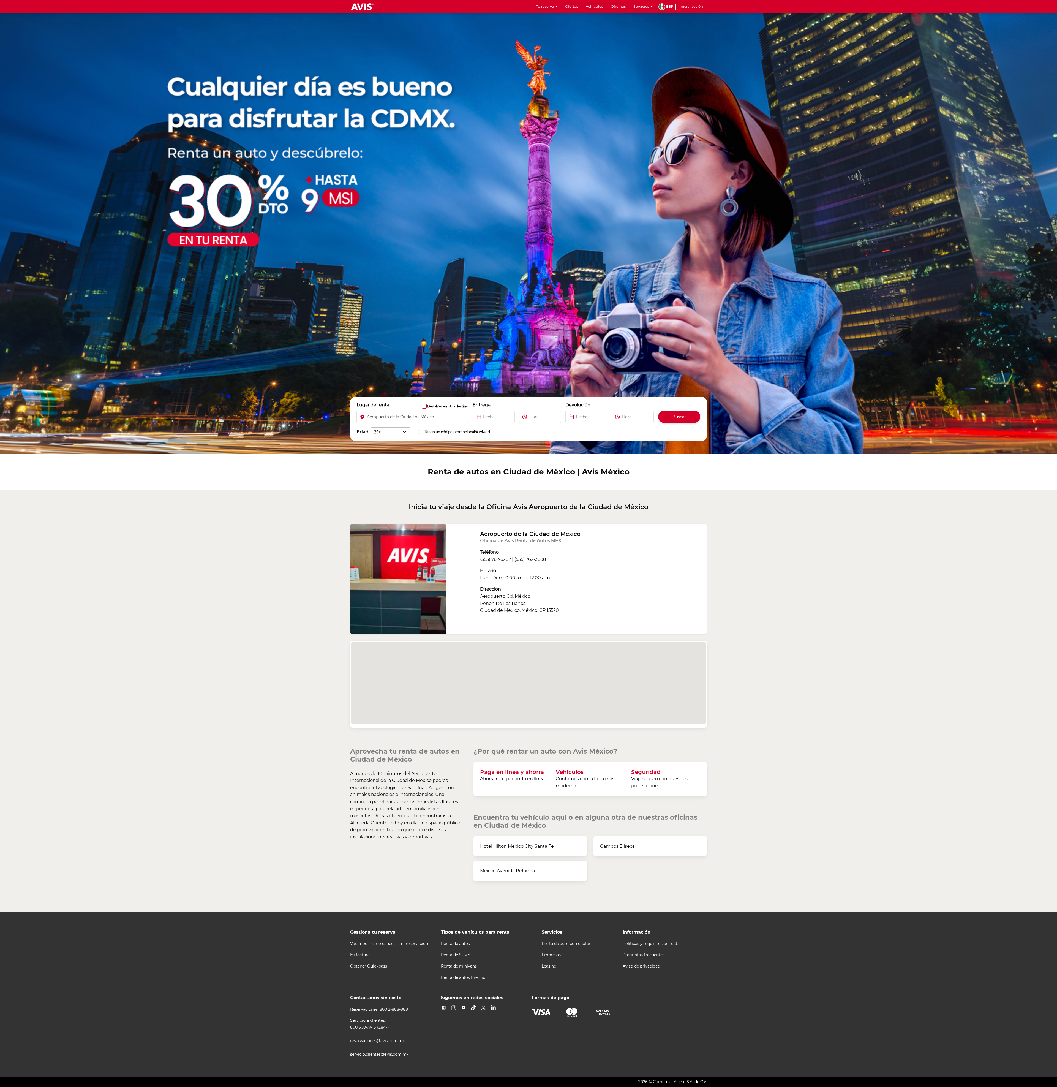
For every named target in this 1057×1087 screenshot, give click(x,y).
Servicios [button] (641, 6)
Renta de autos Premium (465, 977)
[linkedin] (493, 1007)
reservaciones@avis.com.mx (377, 1041)
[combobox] (412, 417)
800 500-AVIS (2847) (369, 1027)
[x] (483, 1007)
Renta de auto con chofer (566, 943)
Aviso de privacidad (641, 966)
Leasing (549, 966)
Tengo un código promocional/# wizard (457, 432)
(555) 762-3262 (495, 559)
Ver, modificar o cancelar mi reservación (389, 943)
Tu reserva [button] (545, 6)
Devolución (577, 404)
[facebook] (443, 1007)
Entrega (482, 404)
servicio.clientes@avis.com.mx (379, 1054)
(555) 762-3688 (530, 559)
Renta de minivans (459, 966)
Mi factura (360, 955)
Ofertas (571, 6)
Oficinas (618, 6)
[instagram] (453, 1007)
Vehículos (594, 6)
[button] (665, 6)
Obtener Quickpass (368, 966)
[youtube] (463, 1007)
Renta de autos (455, 943)
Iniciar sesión (691, 6)
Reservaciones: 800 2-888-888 (379, 1009)
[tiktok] (473, 1007)
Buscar (679, 416)
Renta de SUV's (455, 955)
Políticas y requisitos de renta (651, 943)
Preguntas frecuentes (643, 955)
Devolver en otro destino (447, 406)
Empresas (551, 955)
